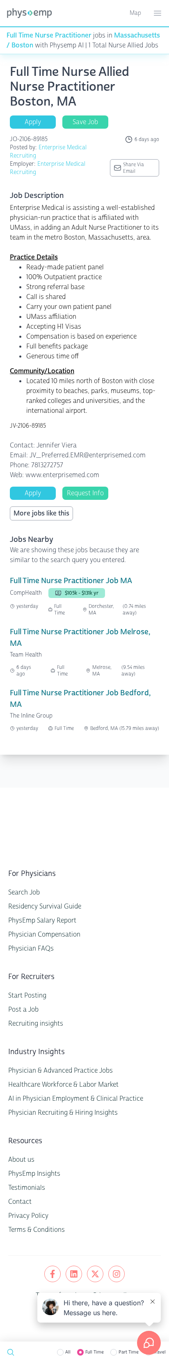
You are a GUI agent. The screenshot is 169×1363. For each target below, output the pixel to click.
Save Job (85, 122)
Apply (33, 122)
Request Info (85, 493)
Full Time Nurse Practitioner (49, 35)
